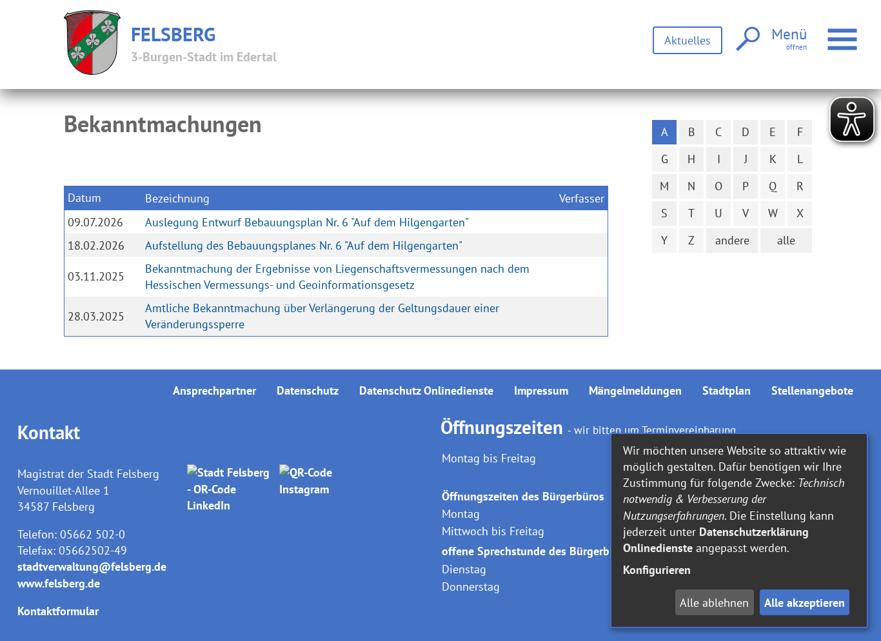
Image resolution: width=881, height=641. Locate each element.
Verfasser (581, 198)
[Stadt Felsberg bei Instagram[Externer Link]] (322, 488)
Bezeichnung (177, 198)
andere (732, 240)
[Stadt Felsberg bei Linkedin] (230, 488)
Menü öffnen (859, 31)
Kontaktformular (58, 611)
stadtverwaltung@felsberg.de (91, 566)
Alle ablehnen (714, 602)
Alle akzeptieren (804, 602)
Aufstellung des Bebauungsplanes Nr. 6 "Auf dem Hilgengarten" (303, 245)
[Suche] (746, 39)
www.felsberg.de (58, 583)
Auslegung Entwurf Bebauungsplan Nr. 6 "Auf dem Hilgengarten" (307, 222)
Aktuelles (687, 40)
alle (786, 240)
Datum (84, 197)
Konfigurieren (657, 569)
